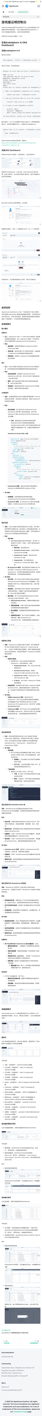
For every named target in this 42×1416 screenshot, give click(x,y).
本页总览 (6, 17)
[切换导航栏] (3, 6)
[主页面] (3, 11)
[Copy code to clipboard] (38, 60)
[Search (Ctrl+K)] (38, 6)
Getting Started (7, 1357)
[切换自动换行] (34, 60)
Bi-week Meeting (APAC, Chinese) (14, 1376)
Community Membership (11, 1390)
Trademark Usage (20, 1412)
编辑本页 (7, 1330)
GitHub (32, 1)
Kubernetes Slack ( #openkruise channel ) (17, 1368)
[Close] (40, 1)
